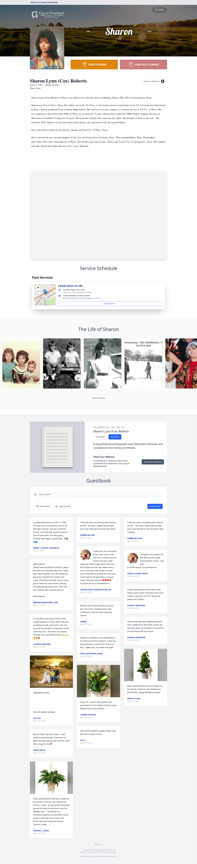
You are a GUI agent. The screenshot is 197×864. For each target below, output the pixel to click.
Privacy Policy (91, 852)
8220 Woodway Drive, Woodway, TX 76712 (82, 298)
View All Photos (98, 398)
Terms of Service (106, 852)
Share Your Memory (153, 462)
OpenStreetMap (101, 856)
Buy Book (115, 437)
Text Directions (109, 303)
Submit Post (155, 506)
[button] (45, 292)
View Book (100, 437)
